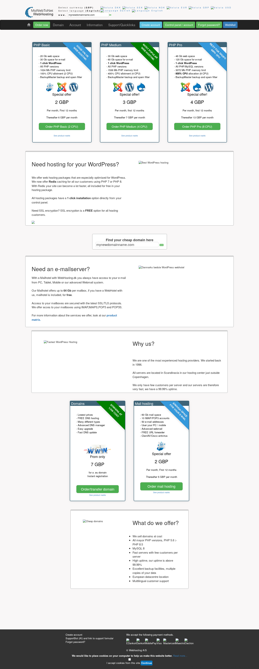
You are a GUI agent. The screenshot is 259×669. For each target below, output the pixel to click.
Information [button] (95, 24)
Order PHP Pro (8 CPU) (197, 126)
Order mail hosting (161, 486)
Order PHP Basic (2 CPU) (62, 126)
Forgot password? (209, 25)
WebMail (230, 25)
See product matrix (62, 135)
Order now (41, 25)
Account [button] (75, 24)
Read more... (180, 655)
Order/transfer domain (97, 489)
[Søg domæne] (161, 245)
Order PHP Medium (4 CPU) (129, 126)
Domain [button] (58, 24)
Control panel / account (179, 25)
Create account (151, 25)
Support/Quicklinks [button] (121, 24)
